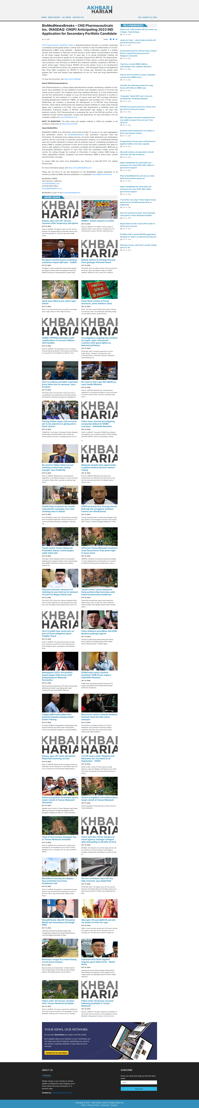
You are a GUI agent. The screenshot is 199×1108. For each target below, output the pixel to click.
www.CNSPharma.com (68, 117)
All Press (66, 17)
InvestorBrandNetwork (71, 193)
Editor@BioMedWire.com (52, 188)
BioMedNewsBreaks (76, 135)
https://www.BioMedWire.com (80, 168)
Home (43, 17)
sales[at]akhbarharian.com (62, 1093)
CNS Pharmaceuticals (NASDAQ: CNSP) (57, 45)
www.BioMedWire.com (51, 183)
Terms (83, 1105)
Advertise (105, 1105)
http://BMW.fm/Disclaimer (102, 174)
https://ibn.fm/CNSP (69, 124)
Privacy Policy (93, 1105)
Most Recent (54, 17)
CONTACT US (78, 17)
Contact (114, 1105)
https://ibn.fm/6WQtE (72, 79)
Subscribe (139, 1089)
